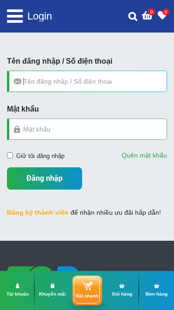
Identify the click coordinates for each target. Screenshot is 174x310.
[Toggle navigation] (15, 16)
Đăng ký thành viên (38, 212)
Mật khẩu (23, 109)
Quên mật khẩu (144, 155)
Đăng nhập (44, 178)
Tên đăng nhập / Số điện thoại (59, 61)
